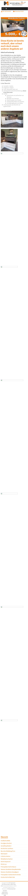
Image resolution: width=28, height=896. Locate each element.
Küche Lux (4, 864)
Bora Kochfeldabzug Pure (8, 851)
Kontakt (5, 890)
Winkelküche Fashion (7, 859)
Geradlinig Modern (6, 846)
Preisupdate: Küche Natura (8, 867)
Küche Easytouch (5, 861)
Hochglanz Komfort (6, 843)
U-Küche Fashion (5, 856)
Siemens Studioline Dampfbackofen (11, 869)
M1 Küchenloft (7, 11)
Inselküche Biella (5, 840)
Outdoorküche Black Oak (8, 877)
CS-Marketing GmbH (11, 889)
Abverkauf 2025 (19, 11)
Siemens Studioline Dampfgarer (10, 872)
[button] (3, 8)
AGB (5, 895)
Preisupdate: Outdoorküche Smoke (11, 874)
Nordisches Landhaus (7, 848)
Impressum (5, 892)
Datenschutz (5, 893)
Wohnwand (4, 854)
